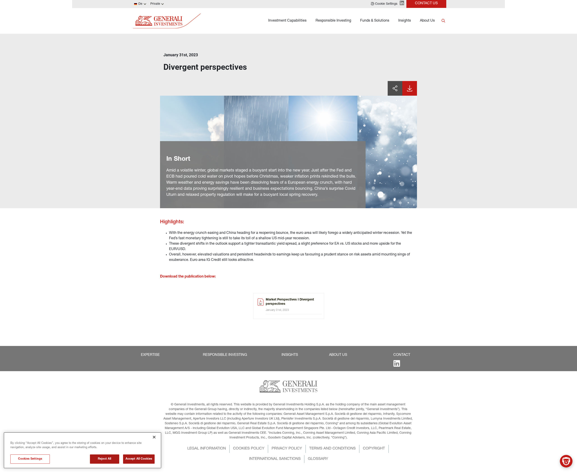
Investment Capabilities (287, 21)
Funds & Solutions (374, 21)
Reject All (104, 459)
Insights (404, 21)
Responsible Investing (333, 21)
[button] (384, 4)
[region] (82, 450)
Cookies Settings (30, 459)
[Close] (154, 437)
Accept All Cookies (139, 459)
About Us (427, 21)
